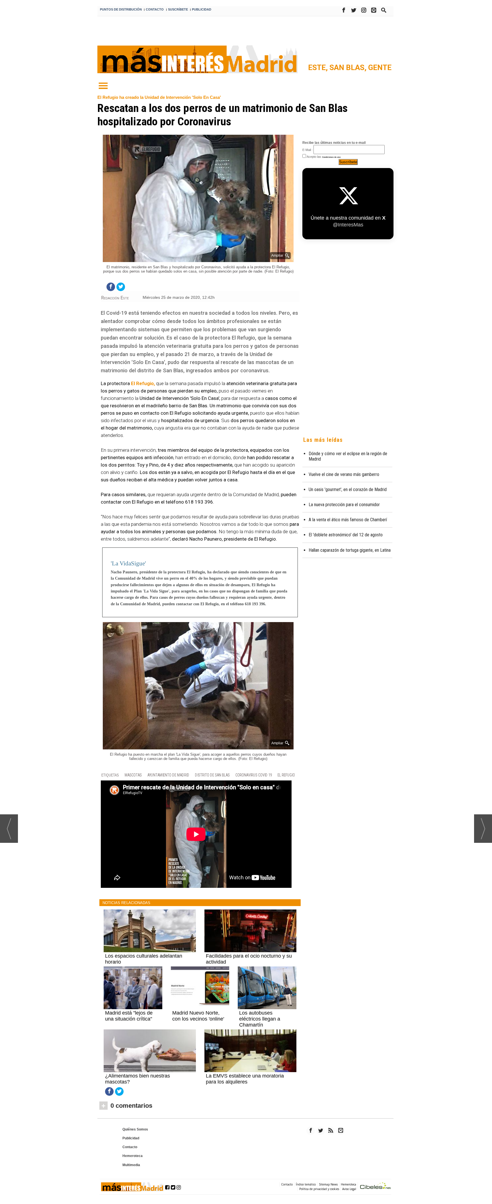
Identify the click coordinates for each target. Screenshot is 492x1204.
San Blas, (348, 67)
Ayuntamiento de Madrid (168, 775)
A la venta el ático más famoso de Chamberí (348, 519)
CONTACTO (155, 9)
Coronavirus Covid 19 (253, 775)
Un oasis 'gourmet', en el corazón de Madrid (348, 489)
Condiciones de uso (331, 157)
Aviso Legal (349, 1189)
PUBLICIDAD (201, 9)
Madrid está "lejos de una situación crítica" (129, 1016)
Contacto (129, 1147)
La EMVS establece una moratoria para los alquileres (245, 1079)
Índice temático (306, 1184)
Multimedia (131, 1165)
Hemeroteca (132, 1156)
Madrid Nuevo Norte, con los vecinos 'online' (198, 1016)
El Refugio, (143, 383)
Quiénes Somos (135, 1129)
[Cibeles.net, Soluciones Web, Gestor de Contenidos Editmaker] (375, 1186)
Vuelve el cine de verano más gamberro (344, 474)
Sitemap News (328, 1184)
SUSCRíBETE (178, 9)
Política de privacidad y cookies (319, 1189)
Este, (318, 67)
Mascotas (133, 775)
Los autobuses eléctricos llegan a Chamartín (259, 1019)
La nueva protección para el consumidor (344, 504)
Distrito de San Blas (212, 775)
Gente (379, 67)
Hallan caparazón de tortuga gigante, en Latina (350, 550)
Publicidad (130, 1138)
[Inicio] (103, 86)
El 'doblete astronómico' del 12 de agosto (346, 534)
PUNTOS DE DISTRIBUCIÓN (121, 9)
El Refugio (286, 775)
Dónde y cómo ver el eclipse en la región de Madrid (348, 456)
